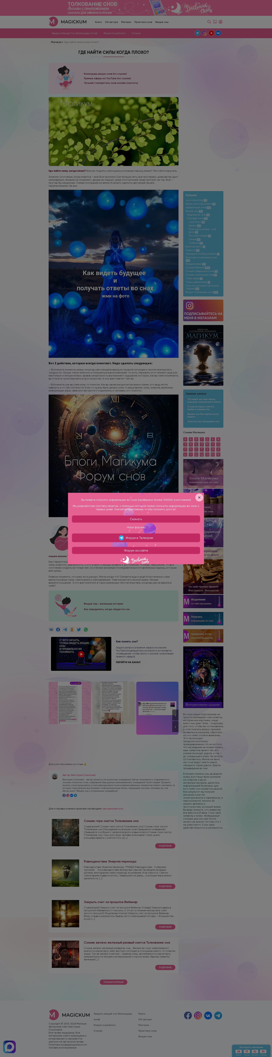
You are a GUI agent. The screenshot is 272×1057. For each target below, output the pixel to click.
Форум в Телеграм (139, 538)
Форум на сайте (136, 550)
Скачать (136, 519)
